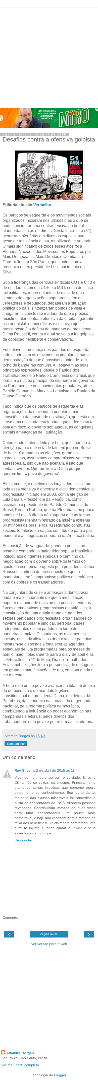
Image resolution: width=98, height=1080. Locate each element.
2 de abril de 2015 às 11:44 (58, 770)
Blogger (60, 1075)
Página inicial (49, 934)
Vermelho (42, 205)
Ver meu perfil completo (20, 1065)
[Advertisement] (49, 56)
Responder (23, 840)
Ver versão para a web (49, 944)
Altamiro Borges (20, 1053)
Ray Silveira (25, 770)
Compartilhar (16, 744)
